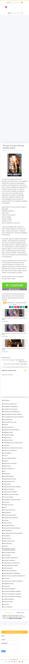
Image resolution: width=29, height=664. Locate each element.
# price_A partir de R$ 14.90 (19, 303)
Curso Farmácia (8, 453)
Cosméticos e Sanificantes (10, 450)
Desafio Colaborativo (9, 468)
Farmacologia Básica (9, 489)
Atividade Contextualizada (10, 409)
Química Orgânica (8, 568)
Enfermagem (7, 473)
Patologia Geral (8, 543)
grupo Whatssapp (8, 601)
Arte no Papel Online (23, 659)
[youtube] (20, 661)
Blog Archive (20, 612)
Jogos (5, 507)
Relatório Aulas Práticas (10, 570)
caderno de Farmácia (9, 599)
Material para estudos (9, 510)
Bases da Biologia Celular (10, 422)
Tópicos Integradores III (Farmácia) (12, 596)
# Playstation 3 (11, 302)
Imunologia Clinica (8, 504)
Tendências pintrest (9, 583)
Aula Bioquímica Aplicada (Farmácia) (13, 414)
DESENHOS (6, 460)
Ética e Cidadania (8, 606)
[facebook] (9, 661)
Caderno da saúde (8, 440)
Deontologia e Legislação (10, 463)
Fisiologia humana (8, 497)
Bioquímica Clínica (8, 432)
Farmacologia (7, 484)
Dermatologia (7, 466)
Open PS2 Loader (8, 522)
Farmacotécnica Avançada (10, 491)
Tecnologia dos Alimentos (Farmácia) (13, 581)
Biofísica (6, 424)
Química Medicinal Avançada (11, 565)
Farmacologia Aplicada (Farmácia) (12, 486)
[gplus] (12, 661)
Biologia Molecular (9, 427)
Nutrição (6, 520)
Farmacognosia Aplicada (10, 478)
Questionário (7, 555)
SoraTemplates (6, 659)
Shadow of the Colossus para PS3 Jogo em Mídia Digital (14, 349)
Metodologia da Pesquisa (10, 515)
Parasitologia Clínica (9, 541)
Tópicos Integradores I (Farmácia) (12, 591)
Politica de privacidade (8, 613)
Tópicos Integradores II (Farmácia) (12, 594)
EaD (4, 471)
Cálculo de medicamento (10, 458)
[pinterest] (22, 661)
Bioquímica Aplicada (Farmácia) (11, 429)
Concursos (6, 445)
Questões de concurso (9, 560)
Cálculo (6, 455)
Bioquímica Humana (9, 435)
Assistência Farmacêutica (10, 404)
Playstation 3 (7, 150)
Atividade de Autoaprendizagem (12, 411)
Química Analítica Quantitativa (12, 563)
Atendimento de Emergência (11, 406)
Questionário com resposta (11, 557)
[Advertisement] (14, 79)
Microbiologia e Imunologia (11, 517)
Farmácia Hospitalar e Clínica (11, 494)
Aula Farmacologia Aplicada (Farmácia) (14, 416)
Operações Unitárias (9, 525)
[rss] (17, 661)
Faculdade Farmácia (9, 476)
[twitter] (6, 661)
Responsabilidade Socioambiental (12, 573)
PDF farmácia (7, 535)
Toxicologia (7, 586)
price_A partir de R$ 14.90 (17, 150)
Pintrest (6, 546)
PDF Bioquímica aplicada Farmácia (12, 528)
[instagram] (14, 661)
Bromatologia (7, 437)
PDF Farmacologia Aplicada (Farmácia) (13, 533)
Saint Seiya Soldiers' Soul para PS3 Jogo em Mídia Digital (14, 318)
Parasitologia (7, 538)
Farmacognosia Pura (9, 481)
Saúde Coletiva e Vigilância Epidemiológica (14, 575)
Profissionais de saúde (9, 552)
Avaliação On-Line (8, 419)
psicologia (6, 604)
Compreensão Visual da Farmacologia (13, 442)
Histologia (6, 502)
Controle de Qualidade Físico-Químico (13, 448)
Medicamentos (7, 512)
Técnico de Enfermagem (9, 588)
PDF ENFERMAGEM (8, 530)
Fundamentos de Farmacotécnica (12, 499)
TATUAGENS (6, 578)
